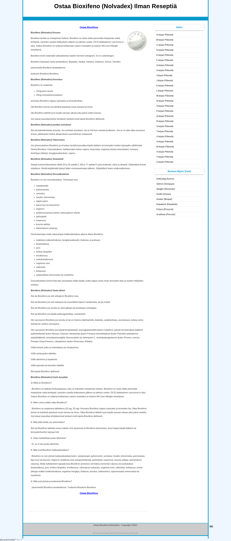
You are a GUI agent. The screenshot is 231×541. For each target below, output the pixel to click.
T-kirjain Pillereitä (164, 131)
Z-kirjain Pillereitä (164, 162)
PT (132, 533)
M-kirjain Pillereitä (165, 96)
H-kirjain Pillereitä (164, 70)
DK (99, 533)
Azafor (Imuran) (163, 194)
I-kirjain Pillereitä (164, 75)
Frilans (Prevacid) (164, 209)
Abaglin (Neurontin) (165, 189)
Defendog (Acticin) (165, 179)
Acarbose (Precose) (165, 214)
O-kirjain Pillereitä (164, 106)
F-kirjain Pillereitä (164, 60)
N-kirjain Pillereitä (164, 101)
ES (104, 533)
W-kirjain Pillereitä (165, 147)
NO (122, 533)
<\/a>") (19, 540)
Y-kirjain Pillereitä (164, 157)
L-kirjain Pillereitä (164, 91)
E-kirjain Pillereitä (164, 55)
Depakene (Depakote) (166, 204)
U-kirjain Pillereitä (164, 136)
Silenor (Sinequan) (165, 184)
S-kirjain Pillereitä (164, 126)
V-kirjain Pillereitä (164, 141)
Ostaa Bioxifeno (89, 27)
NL (127, 533)
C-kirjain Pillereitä (164, 45)
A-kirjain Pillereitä (164, 35)
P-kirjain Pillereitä (164, 111)
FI (113, 533)
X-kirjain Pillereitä (164, 152)
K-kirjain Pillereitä (164, 85)
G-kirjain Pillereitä (164, 65)
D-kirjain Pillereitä (164, 50)
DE (94, 533)
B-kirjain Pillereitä (164, 40)
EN (109, 533)
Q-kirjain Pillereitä (164, 116)
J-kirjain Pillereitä (164, 80)
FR (117, 533)
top (211, 526)
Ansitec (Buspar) (164, 199)
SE (136, 533)
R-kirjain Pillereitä (164, 121)
